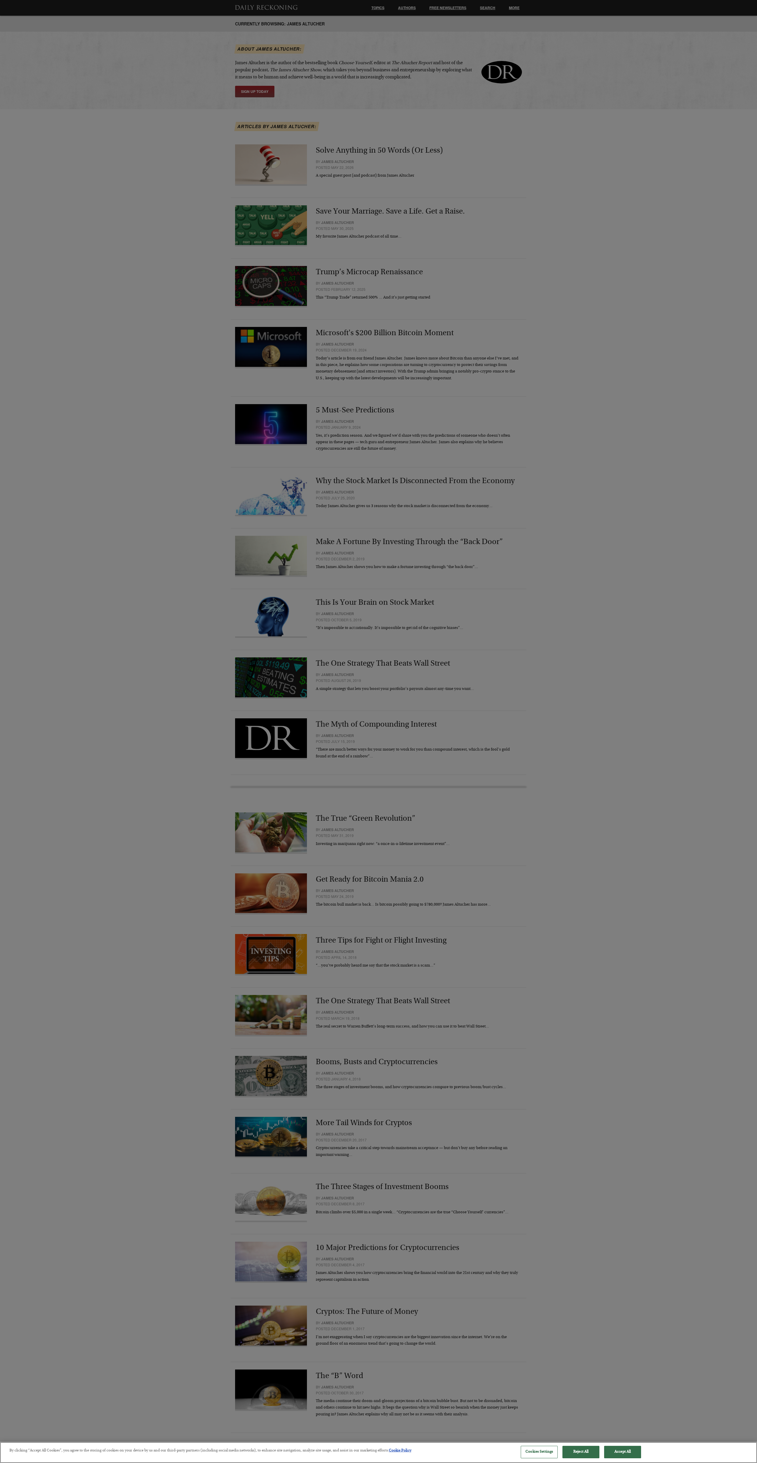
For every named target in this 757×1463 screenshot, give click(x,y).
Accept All (622, 1452)
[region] (378, 1452)
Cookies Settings (539, 1452)
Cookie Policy (400, 1451)
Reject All (580, 1452)
